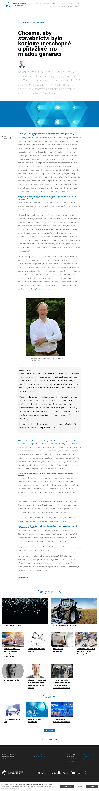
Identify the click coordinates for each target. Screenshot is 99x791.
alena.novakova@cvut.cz (73, 761)
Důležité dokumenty (88, 754)
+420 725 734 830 (71, 759)
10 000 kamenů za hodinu (12, 625)
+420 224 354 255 (40, 754)
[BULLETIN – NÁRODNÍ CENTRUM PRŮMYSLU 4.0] (16, 4)
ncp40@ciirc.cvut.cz (40, 756)
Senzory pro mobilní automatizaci (64, 625)
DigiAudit (85, 759)
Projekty (85, 756)
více (29, 788)
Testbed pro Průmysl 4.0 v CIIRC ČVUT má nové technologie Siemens (86, 651)
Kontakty (85, 761)
